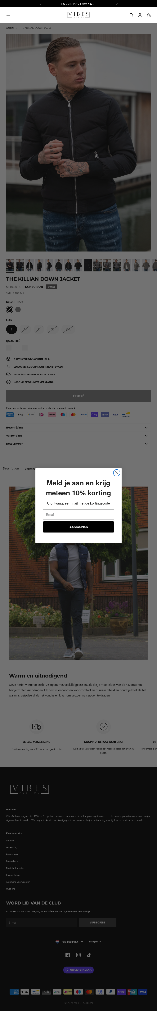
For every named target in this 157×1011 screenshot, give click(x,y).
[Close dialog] (116, 472)
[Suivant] (117, 3)
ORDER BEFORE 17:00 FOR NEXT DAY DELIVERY (79, 3)
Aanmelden (78, 526)
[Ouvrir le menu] (8, 15)
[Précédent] (40, 3)
